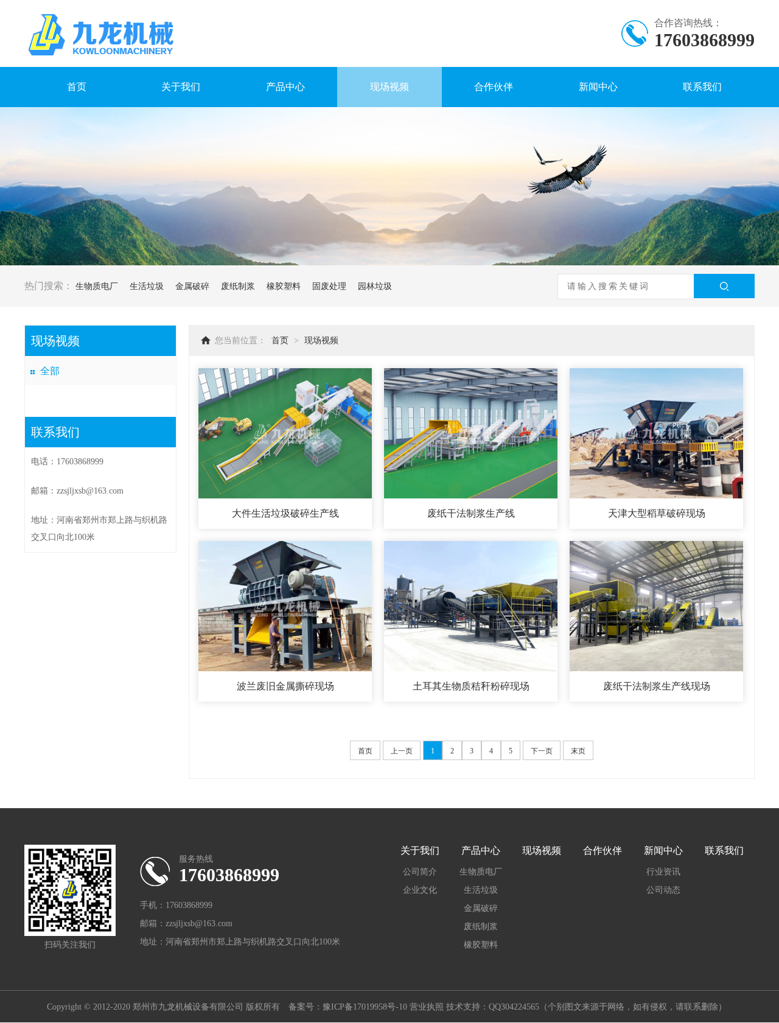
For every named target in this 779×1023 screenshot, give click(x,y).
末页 (578, 751)
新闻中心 (598, 87)
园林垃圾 (375, 286)
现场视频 (389, 87)
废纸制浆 (238, 286)
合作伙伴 (493, 87)
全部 (50, 371)
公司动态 (663, 890)
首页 (76, 87)
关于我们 (180, 87)
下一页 (542, 751)
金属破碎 (192, 286)
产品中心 (285, 87)
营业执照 (427, 1006)
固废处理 (329, 286)
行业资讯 (663, 871)
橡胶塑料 (284, 286)
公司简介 (420, 871)
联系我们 (702, 87)
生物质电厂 (96, 286)
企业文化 (420, 890)
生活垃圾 (147, 286)
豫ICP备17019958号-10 (365, 1006)
